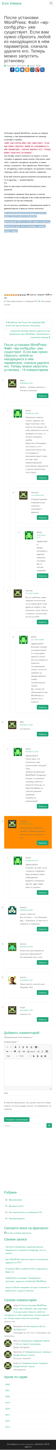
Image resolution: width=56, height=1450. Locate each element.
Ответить (43, 395)
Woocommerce (15, 1199)
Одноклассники (27, 69)
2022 (7, 1384)
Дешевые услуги (16, 1206)
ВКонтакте (22, 69)
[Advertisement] (28, 104)
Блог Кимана (12, 1444)
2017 (7, 1414)
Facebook (12, 69)
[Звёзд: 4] (12, 295)
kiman (32, 65)
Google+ (37, 69)
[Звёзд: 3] (9, 295)
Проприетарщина (17, 1218)
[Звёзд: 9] (22, 295)
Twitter (17, 69)
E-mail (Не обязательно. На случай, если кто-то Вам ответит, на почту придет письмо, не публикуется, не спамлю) (27, 1105)
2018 (7, 1408)
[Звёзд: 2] (7, 295)
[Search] (49, 1125)
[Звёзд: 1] (5, 295)
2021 (7, 1390)
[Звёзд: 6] (16, 295)
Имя (6, 1093)
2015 (7, 1427)
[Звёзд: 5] (14, 295)
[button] (7, 1047)
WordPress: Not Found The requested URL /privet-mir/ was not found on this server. (25, 324)
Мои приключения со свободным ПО (22, 301)
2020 (7, 1396)
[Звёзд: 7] (18, 295)
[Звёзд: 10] (25, 295)
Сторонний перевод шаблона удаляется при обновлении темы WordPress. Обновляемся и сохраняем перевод (29, 334)
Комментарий (11, 1041)
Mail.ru (32, 69)
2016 (7, 1420)
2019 (7, 1402)
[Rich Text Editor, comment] (28, 1072)
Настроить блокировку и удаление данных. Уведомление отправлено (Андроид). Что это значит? (25, 1250)
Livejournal (42, 69)
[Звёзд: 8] (20, 295)
